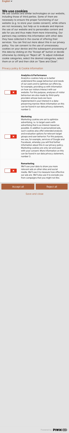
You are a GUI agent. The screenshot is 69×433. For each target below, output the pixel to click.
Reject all (52, 186)
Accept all (18, 186)
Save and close (34, 193)
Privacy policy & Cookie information (22, 68)
